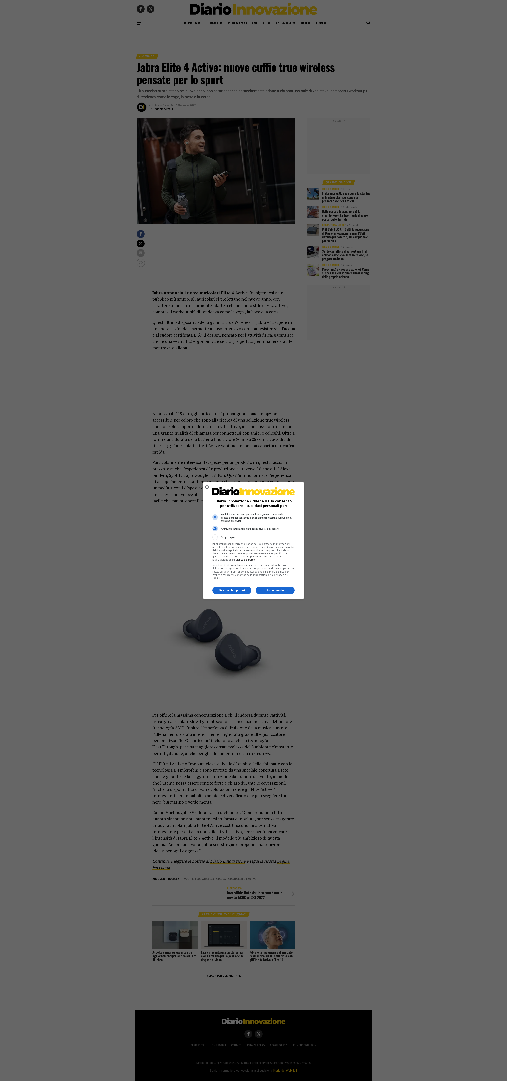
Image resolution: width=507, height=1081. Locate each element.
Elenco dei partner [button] (246, 559)
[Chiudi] (207, 487)
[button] (253, 537)
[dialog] (253, 540)
